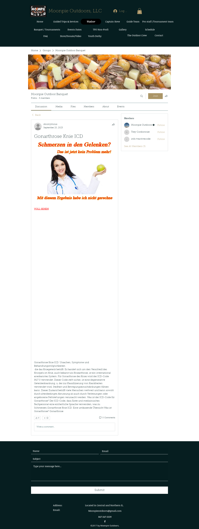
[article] (74, 277)
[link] (41, 107)
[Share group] (166, 96)
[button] (139, 11)
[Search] (141, 96)
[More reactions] (46, 418)
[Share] (113, 124)
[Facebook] (104, 521)
